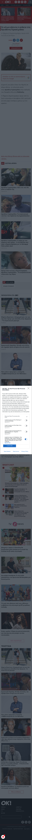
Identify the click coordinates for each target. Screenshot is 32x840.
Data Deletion (7, 451)
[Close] (28, 388)
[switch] (26, 420)
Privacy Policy (24, 451)
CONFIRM (10, 445)
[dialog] (16, 420)
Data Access (16, 451)
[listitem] (16, 417)
